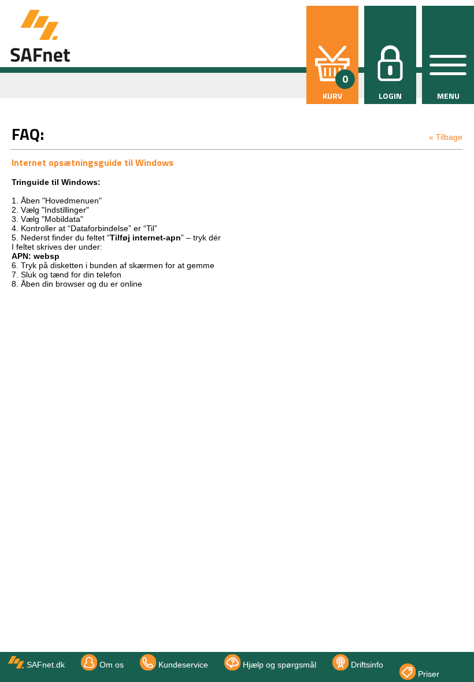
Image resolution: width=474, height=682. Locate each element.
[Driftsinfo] (450, 658)
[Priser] (462, 658)
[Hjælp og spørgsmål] (439, 658)
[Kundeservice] (427, 658)
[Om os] (415, 658)
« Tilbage (445, 137)
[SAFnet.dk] (404, 658)
